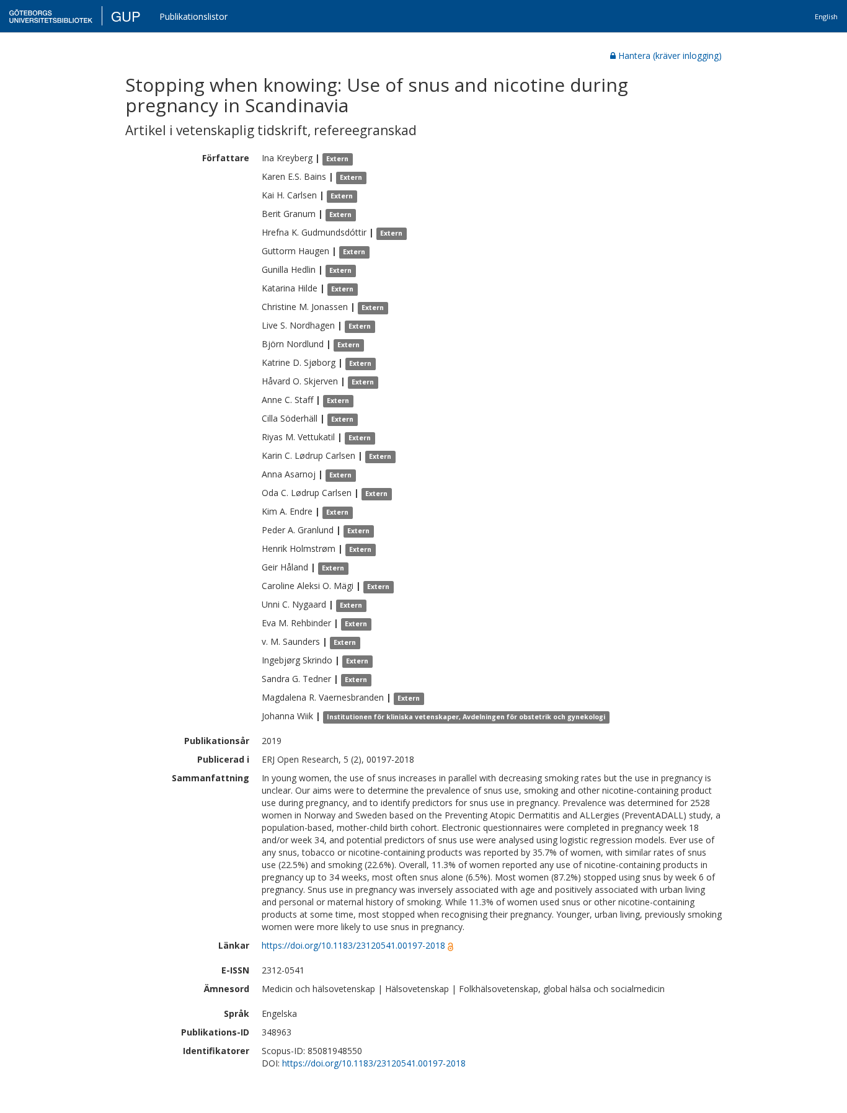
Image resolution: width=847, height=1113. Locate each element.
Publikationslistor (193, 16)
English (826, 16)
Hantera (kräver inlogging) (670, 55)
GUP (126, 15)
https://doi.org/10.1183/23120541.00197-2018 (353, 945)
